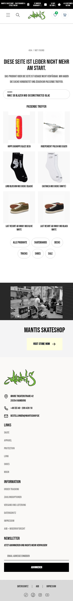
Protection (9, 448)
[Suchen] (17, 15)
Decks (57, 242)
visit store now (41, 344)
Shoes (38, 254)
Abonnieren (36, 567)
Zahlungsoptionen (12, 497)
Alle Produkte (20, 242)
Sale (50, 254)
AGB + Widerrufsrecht (14, 528)
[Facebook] (33, 595)
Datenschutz (10, 513)
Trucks (24, 254)
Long (6, 456)
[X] (40, 595)
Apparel (8, 440)
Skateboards (40, 242)
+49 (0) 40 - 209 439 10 (21, 408)
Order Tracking (11, 489)
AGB (37, 586)
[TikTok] (26, 595)
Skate (6, 432)
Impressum (9, 520)
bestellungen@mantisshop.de (25, 415)
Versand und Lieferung (15, 505)
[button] (8, 15)
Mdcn (6, 472)
